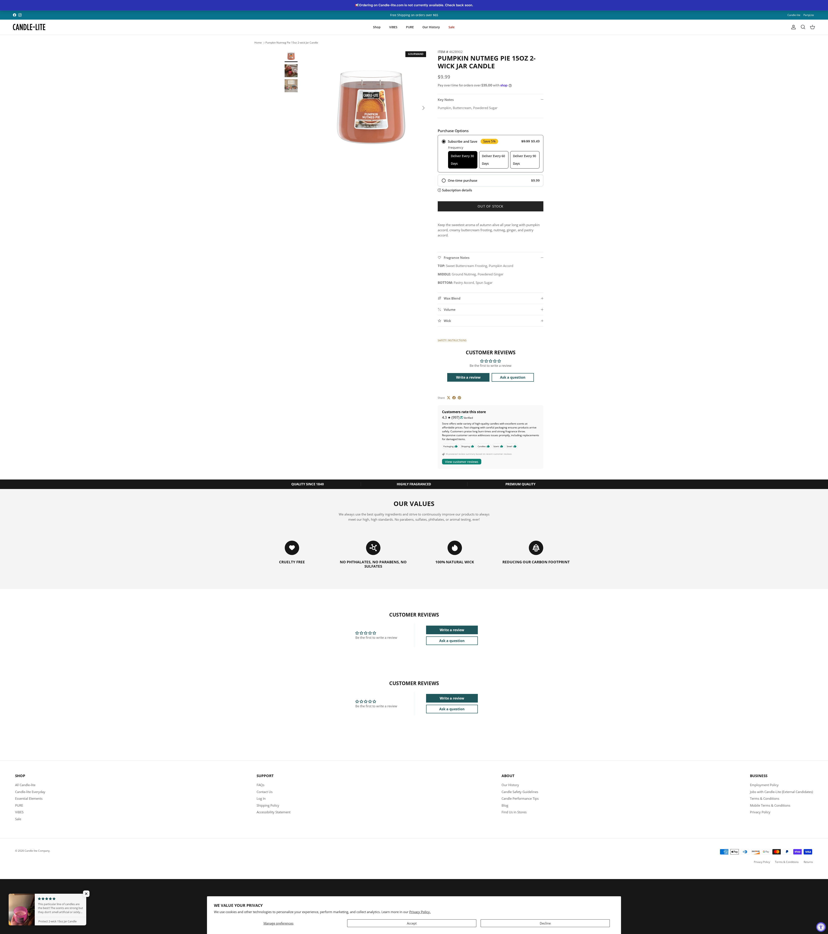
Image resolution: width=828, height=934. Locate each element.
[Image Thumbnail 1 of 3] (291, 55)
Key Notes (446, 99)
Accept (412, 923)
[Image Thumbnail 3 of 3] (291, 85)
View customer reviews (461, 462)
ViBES (393, 27)
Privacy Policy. (420, 912)
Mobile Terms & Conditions (770, 805)
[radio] (490, 153)
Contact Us (265, 792)
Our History (431, 27)
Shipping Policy (268, 805)
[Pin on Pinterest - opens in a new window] (459, 397)
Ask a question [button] (512, 377)
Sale (451, 27)
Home (258, 43)
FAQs (260, 785)
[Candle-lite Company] (29, 27)
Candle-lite (793, 15)
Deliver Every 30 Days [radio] (462, 160)
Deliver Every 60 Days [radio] (493, 160)
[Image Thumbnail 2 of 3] (291, 70)
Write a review (468, 377)
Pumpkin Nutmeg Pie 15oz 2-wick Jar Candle (291, 43)
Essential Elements (28, 798)
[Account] (792, 27)
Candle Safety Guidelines (520, 792)
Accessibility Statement (273, 812)
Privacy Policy (760, 812)
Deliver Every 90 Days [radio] (524, 160)
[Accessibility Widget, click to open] (821, 927)
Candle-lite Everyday (30, 792)
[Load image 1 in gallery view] (371, 105)
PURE (410, 27)
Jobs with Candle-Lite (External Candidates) (781, 792)
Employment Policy (764, 785)
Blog (505, 805)
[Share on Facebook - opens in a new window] (454, 397)
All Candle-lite (25, 785)
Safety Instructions (452, 340)
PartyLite (808, 15)
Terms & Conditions (764, 798)
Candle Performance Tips (520, 798)
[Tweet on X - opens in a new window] (448, 397)
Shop (377, 27)
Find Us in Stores (514, 812)
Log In (261, 798)
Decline (545, 923)
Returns (808, 862)
